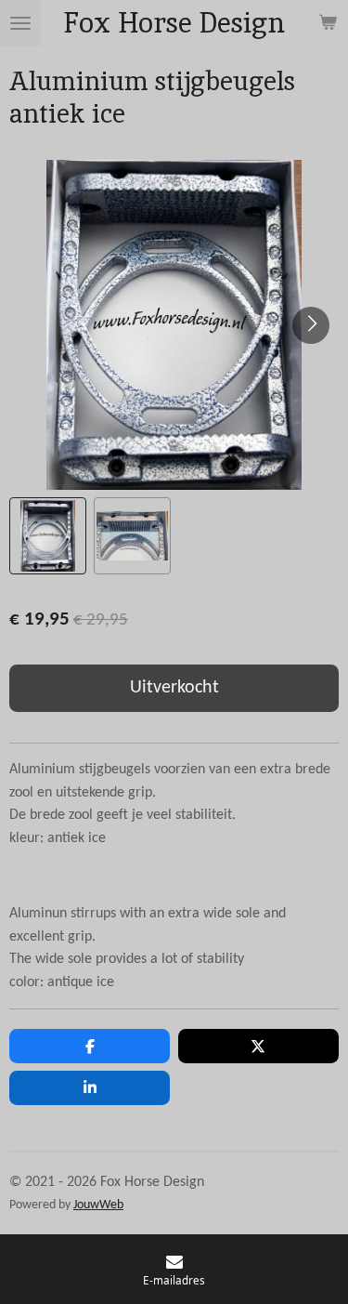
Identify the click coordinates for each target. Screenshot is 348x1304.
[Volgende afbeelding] (310, 325)
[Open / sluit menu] (20, 23)
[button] (47, 535)
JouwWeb (98, 1205)
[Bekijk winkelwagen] (327, 23)
